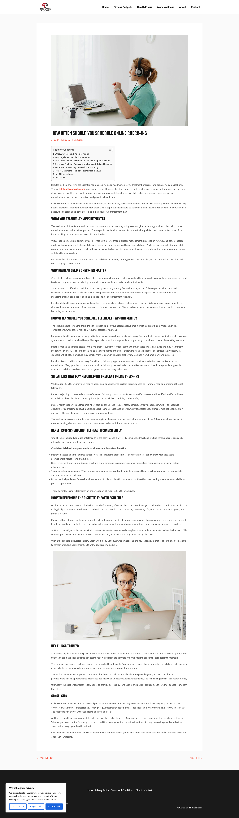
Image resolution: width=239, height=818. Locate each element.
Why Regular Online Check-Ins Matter (72, 157)
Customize (18, 806)
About (182, 7)
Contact (195, 7)
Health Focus (144, 7)
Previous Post (45, 758)
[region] (36, 797)
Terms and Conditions (122, 790)
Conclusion (60, 177)
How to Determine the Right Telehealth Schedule (78, 171)
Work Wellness (165, 7)
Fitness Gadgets (123, 7)
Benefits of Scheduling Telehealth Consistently (76, 167)
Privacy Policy (102, 790)
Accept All (54, 806)
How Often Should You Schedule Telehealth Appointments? (82, 161)
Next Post (196, 758)
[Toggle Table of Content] (109, 150)
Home (105, 7)
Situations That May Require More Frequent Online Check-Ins (83, 164)
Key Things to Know (64, 174)
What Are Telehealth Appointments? (72, 154)
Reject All (36, 806)
